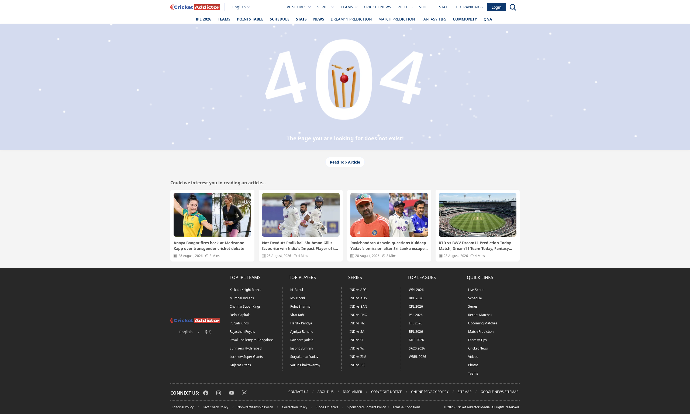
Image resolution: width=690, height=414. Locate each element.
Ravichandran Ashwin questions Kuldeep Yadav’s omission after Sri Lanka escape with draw (388, 245)
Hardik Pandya (301, 323)
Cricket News (377, 6)
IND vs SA (357, 331)
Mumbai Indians (242, 298)
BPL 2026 (416, 331)
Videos (426, 6)
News (318, 19)
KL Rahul (296, 289)
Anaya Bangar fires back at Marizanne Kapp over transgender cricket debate (209, 245)
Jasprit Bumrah (301, 348)
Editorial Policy (183, 407)
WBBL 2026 (417, 356)
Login (497, 7)
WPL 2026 (416, 289)
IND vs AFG (358, 289)
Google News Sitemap (499, 391)
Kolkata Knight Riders (245, 289)
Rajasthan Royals (242, 331)
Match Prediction (396, 19)
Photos (405, 6)
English (239, 6)
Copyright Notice (386, 391)
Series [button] (323, 6)
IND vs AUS (358, 298)
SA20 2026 (417, 348)
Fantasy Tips (434, 19)
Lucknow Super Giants (246, 356)
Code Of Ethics (327, 407)
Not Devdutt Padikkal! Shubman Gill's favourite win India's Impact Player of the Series (300, 245)
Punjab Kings (239, 323)
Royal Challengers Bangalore (251, 340)
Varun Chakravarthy (305, 365)
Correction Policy (294, 407)
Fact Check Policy (215, 407)
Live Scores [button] (295, 6)
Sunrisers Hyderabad (245, 348)
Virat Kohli (297, 315)
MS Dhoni (297, 298)
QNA (488, 19)
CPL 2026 (416, 306)
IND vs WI (357, 348)
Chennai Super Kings (245, 306)
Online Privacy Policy (429, 391)
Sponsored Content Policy (366, 407)
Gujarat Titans (240, 365)
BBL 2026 (416, 298)
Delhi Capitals (240, 315)
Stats (444, 6)
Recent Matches (480, 315)
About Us (326, 391)
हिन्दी (208, 331)
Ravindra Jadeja (301, 340)
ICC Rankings (469, 6)
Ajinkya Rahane (301, 331)
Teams (224, 19)
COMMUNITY (465, 19)
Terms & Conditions (405, 407)
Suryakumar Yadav (304, 356)
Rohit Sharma (300, 306)
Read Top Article (345, 162)
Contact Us (298, 391)
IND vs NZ (357, 323)
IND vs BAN (358, 306)
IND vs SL (357, 340)
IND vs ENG (358, 315)
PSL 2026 (416, 315)
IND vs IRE (357, 365)
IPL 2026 (203, 19)
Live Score (476, 289)
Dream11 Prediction (351, 19)
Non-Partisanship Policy (255, 407)
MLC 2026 (416, 340)
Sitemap (464, 391)
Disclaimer (352, 391)
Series (473, 306)
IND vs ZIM (358, 356)
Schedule (279, 19)
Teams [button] (347, 6)
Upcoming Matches (482, 323)
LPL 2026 (415, 323)
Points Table (250, 19)
